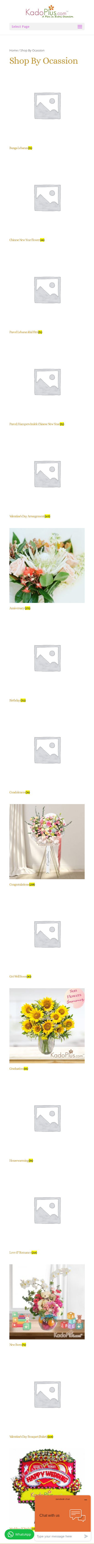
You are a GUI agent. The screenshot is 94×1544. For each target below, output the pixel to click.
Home (13, 50)
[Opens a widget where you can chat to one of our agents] (62, 1517)
